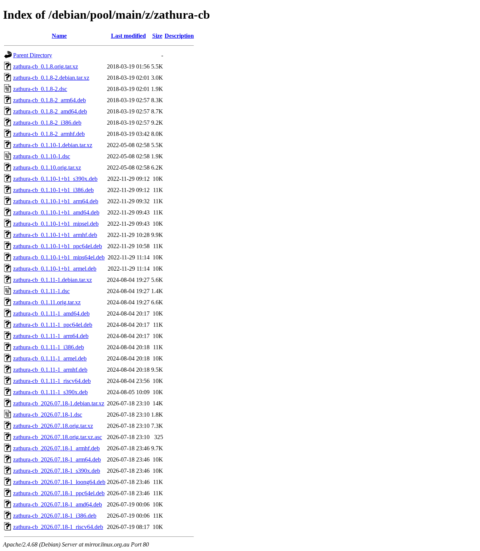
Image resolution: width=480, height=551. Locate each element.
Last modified (128, 36)
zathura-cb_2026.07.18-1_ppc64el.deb (59, 493)
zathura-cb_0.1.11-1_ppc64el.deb (52, 325)
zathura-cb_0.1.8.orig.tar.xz (45, 66)
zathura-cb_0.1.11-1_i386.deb (48, 347)
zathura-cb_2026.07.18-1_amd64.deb (57, 504)
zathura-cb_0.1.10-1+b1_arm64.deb (55, 201)
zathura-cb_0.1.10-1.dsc (41, 156)
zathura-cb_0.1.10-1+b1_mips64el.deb (59, 257)
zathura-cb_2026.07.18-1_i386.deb (54, 515)
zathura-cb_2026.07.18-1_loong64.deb (59, 482)
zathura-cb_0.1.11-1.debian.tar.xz (52, 280)
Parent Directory (32, 55)
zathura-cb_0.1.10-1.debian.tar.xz (52, 145)
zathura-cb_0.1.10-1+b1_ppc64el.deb (57, 246)
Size (157, 36)
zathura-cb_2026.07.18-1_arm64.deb (57, 459)
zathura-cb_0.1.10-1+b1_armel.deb (54, 268)
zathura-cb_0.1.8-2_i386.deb (47, 122)
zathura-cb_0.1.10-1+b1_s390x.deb (55, 179)
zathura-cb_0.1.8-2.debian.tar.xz (51, 77)
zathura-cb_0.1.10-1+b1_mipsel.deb (56, 223)
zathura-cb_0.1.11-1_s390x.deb (50, 392)
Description (179, 36)
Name (59, 36)
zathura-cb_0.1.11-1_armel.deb (50, 358)
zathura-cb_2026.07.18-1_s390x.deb (56, 471)
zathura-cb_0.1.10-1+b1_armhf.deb (55, 235)
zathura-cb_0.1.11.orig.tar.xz (47, 302)
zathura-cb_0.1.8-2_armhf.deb (49, 134)
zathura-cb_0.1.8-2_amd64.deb (50, 111)
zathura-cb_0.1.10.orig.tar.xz (47, 167)
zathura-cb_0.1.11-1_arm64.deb (50, 336)
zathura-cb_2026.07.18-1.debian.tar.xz (58, 403)
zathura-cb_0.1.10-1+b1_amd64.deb (56, 212)
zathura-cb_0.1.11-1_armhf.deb (50, 369)
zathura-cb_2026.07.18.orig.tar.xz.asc (57, 437)
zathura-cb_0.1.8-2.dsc (40, 89)
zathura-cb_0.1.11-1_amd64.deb (51, 313)
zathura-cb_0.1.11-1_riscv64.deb (52, 381)
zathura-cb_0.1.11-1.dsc (41, 291)
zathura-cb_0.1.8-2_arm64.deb (49, 100)
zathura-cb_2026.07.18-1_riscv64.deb (58, 527)
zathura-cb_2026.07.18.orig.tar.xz (53, 426)
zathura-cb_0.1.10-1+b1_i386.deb (53, 190)
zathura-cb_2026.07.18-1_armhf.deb (56, 448)
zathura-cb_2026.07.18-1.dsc (47, 414)
